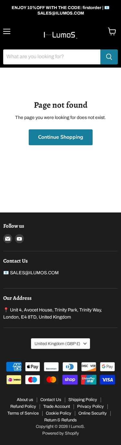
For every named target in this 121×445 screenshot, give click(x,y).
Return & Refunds (60, 420)
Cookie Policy (58, 413)
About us (25, 399)
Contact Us (50, 399)
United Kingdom (57, 343)
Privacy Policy (90, 406)
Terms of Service (23, 413)
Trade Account (56, 406)
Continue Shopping (60, 137)
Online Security (92, 413)
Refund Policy (23, 406)
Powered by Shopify (60, 433)
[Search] (109, 56)
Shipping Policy (82, 399)
